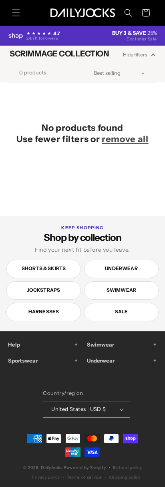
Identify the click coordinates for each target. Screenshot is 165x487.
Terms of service (84, 477)
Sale (121, 312)
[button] (16, 13)
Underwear (121, 268)
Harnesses (43, 312)
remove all (125, 139)
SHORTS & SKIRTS (44, 268)
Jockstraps (43, 290)
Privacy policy (46, 477)
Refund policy (127, 467)
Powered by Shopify (85, 467)
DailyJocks (51, 467)
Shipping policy (125, 477)
